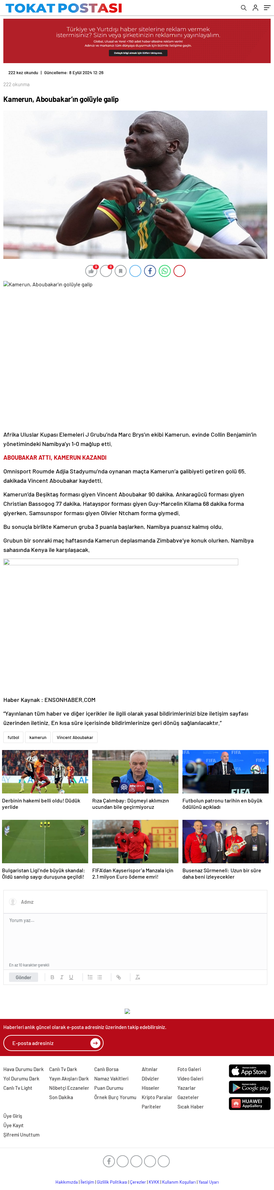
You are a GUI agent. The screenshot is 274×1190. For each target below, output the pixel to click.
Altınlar (150, 1069)
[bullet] (99, 977)
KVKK (154, 1182)
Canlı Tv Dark (63, 1069)
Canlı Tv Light (17, 1088)
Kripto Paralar (157, 1097)
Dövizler (150, 1078)
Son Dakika (61, 1097)
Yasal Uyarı (208, 1182)
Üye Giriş (12, 1116)
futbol (13, 737)
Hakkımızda (66, 1182)
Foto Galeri (189, 1069)
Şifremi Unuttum (21, 1135)
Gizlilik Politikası (112, 1182)
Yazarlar (186, 1088)
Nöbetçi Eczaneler (69, 1088)
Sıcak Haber (190, 1106)
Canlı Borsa (106, 1069)
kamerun (37, 737)
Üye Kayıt (13, 1125)
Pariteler (151, 1106)
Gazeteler (188, 1097)
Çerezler (138, 1182)
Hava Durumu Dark (23, 1069)
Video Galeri (190, 1078)
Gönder (23, 977)
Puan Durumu (108, 1088)
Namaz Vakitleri (111, 1078)
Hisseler (150, 1088)
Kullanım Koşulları (179, 1182)
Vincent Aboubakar (75, 737)
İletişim (87, 1182)
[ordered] (90, 977)
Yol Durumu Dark (21, 1078)
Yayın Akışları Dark (69, 1078)
